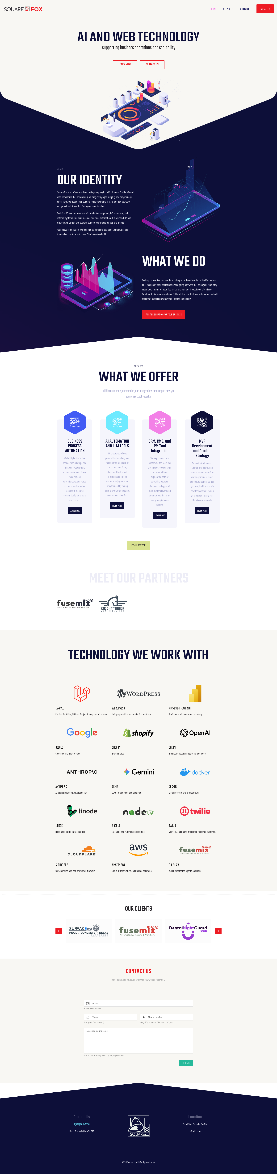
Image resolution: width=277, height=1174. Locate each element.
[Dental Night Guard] (188, 930)
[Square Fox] (23, 9)
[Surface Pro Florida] (89, 930)
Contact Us (265, 8)
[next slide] (218, 931)
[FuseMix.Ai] (138, 930)
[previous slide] (58, 931)
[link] (74, 603)
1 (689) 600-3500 (82, 1124)
